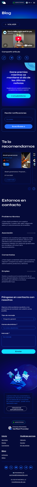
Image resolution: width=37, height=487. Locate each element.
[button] (30, 3)
